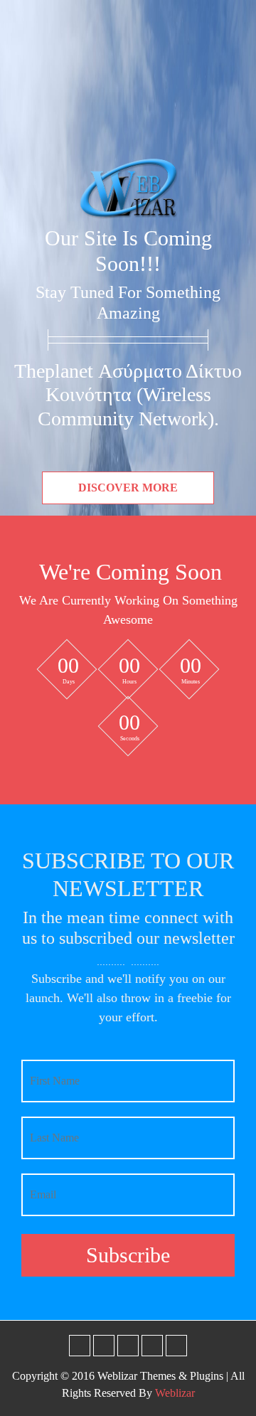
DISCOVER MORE (128, 487)
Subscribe (128, 1255)
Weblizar (175, 1393)
